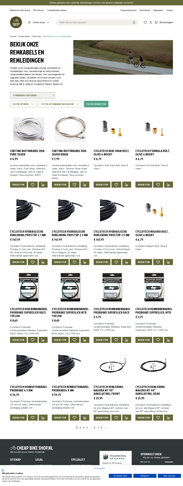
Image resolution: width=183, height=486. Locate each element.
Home (13, 36)
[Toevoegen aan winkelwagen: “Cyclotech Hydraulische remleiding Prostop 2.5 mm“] (126, 262)
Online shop (39, 22)
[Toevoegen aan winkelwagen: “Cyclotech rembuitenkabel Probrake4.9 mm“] (85, 418)
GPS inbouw (38, 10)
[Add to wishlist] (33, 185)
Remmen (36, 36)
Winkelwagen (166, 22)
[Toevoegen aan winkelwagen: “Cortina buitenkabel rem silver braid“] (85, 185)
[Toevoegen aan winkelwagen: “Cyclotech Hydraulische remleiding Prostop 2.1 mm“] (43, 262)
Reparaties (158, 10)
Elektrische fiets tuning (20, 10)
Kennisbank (145, 10)
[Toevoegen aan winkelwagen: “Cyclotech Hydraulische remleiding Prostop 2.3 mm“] (85, 262)
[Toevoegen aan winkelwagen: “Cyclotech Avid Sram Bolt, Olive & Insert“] (126, 185)
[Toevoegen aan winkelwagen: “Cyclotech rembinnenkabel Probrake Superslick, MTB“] (168, 340)
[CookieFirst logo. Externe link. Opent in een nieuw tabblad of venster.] (3, 470)
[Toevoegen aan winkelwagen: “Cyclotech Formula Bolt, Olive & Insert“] (168, 185)
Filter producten (96, 104)
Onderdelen (24, 36)
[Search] (134, 22)
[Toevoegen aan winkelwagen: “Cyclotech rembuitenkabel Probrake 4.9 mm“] (43, 418)
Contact (169, 10)
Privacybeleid (99, 468)
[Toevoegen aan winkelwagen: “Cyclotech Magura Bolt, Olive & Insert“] (168, 262)
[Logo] (16, 22)
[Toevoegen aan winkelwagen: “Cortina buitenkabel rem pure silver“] (43, 185)
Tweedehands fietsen (56, 10)
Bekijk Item (18, 184)
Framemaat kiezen (129, 10)
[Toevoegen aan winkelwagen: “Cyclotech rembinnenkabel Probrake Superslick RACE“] (126, 340)
